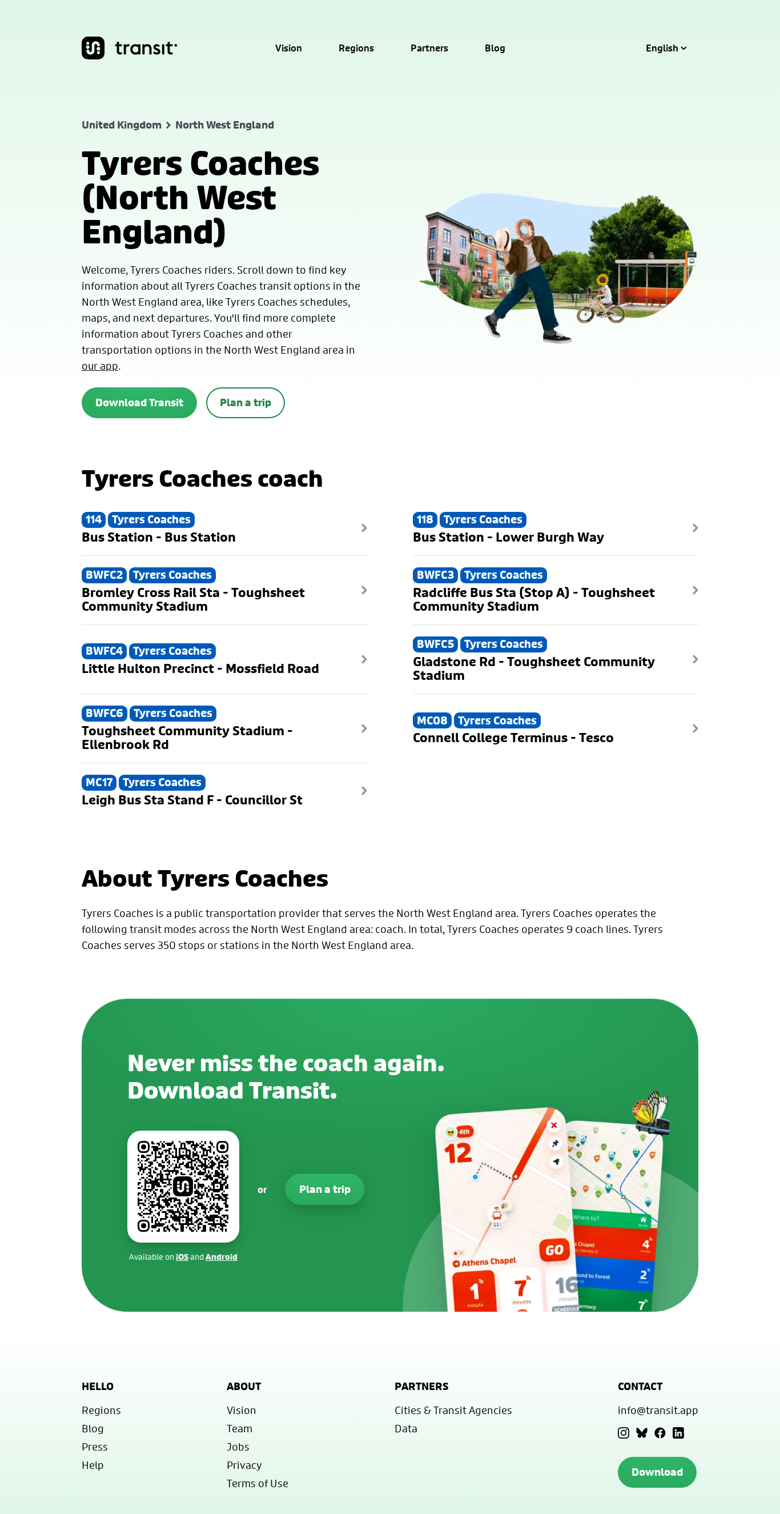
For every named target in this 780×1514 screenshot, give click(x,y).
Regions (356, 48)
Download (657, 1472)
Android (222, 1256)
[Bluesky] (642, 1433)
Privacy (244, 1465)
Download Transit (139, 402)
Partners (429, 48)
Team (239, 1428)
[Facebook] (660, 1433)
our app (100, 365)
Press (95, 1446)
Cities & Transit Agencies (453, 1410)
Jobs (238, 1446)
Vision (288, 48)
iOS (182, 1256)
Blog (495, 48)
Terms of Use (257, 1483)
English (662, 48)
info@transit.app (658, 1410)
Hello (98, 1386)
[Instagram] (623, 1433)
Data (406, 1428)
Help (93, 1465)
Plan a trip (245, 402)
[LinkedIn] (678, 1433)
